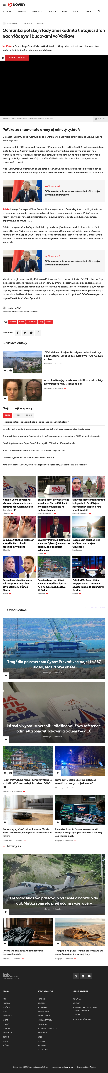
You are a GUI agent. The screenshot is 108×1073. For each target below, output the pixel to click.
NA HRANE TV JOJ (45, 1020)
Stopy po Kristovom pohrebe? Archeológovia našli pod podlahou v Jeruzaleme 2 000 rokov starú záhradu (51, 436)
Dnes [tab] (7, 415)
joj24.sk (41, 1003)
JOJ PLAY (6, 1003)
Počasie (6, 1045)
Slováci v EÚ (43, 1050)
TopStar (6, 1028)
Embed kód (102, 119)
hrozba (21, 322)
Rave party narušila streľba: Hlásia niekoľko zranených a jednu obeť (34, 450)
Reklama (76, 999)
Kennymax (68, 1067)
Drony (41, 322)
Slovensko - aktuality (47, 1028)
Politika (41, 1041)
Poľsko (6, 209)
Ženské (6, 1024)
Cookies (76, 1014)
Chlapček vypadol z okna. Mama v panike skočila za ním (28, 458)
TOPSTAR (21, 12)
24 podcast (37, 12)
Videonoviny (43, 1012)
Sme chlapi (7, 1033)
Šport (76, 12)
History (6, 1041)
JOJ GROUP (7, 1016)
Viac (87, 11)
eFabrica (92, 1067)
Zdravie (52, 12)
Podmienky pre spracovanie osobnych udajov (85, 1009)
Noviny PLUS (43, 1007)
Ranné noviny (44, 1016)
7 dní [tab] (18, 415)
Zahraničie (32, 322)
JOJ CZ (5, 1012)
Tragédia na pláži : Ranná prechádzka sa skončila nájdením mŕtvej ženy (36, 422)
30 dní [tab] (29, 415)
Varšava (12, 322)
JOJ (4, 999)
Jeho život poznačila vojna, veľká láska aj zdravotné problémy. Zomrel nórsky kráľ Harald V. (45, 465)
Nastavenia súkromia (82, 1019)
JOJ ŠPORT (7, 1007)
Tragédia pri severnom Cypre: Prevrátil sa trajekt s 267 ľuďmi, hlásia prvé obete (39, 443)
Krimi (64, 12)
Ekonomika (43, 1045)
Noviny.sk (42, 999)
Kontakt (76, 1003)
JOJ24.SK (7, 12)
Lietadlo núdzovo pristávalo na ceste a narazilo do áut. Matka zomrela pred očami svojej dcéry (46, 429)
